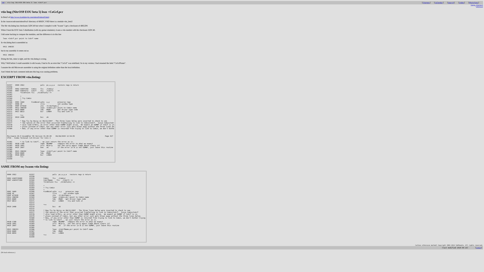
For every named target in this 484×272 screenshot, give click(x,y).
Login (478, 248)
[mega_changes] (477, 5)
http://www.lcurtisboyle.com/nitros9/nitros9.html (29, 17)
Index (461, 3)
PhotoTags (473, 3)
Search (451, 3)
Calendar (439, 3)
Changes (426, 3)
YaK (3, 2)
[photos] (479, 7)
